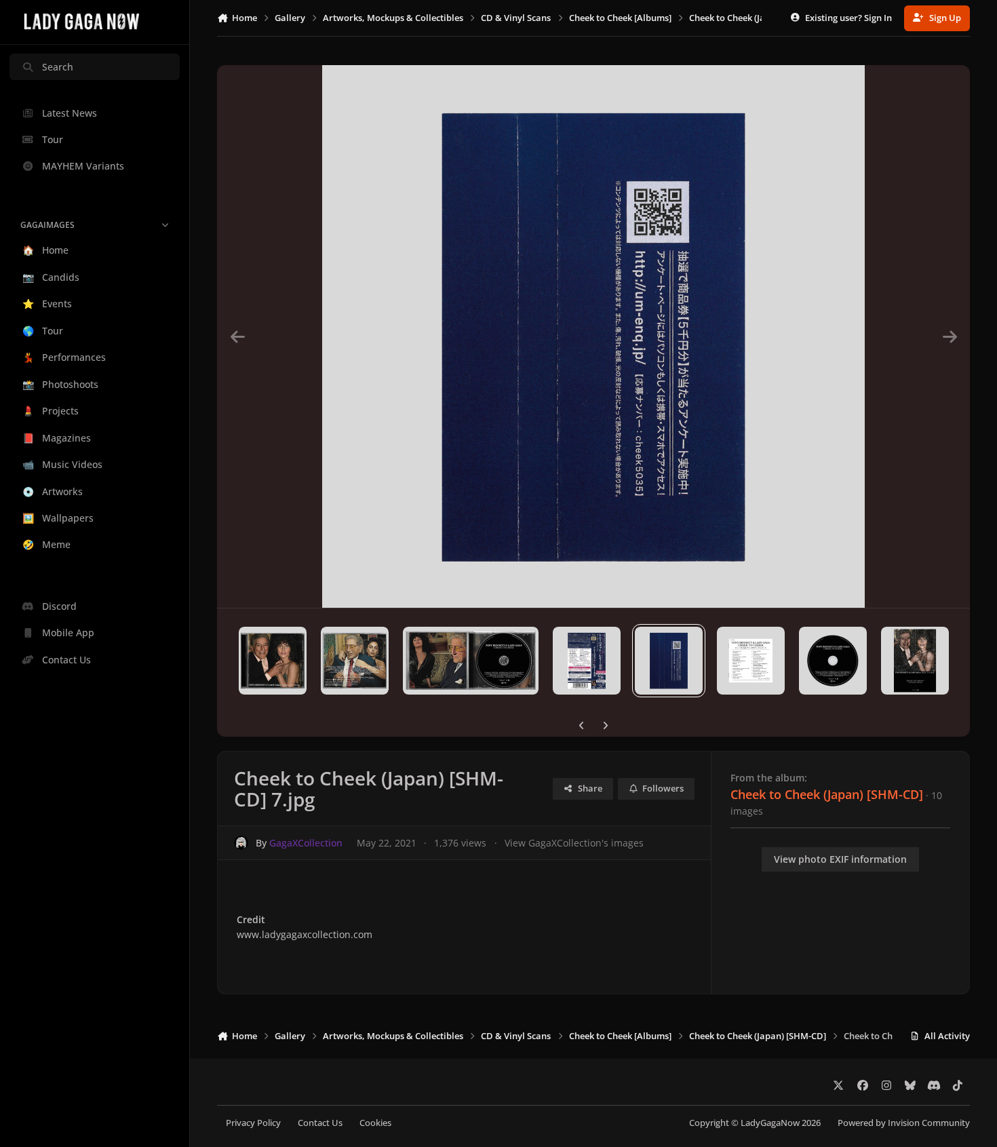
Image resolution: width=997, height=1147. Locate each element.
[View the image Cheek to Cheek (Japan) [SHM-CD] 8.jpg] (751, 661)
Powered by (904, 1123)
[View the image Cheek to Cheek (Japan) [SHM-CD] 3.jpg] (273, 661)
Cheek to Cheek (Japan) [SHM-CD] (826, 794)
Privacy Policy (253, 1123)
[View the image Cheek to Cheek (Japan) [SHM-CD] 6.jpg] (587, 661)
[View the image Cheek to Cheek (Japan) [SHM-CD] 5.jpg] (471, 661)
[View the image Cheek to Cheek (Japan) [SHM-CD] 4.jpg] (355, 661)
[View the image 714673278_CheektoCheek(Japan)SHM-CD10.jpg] (915, 661)
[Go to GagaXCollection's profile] (241, 843)
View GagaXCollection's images (574, 842)
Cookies (375, 1123)
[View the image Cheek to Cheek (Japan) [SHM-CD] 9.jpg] (833, 661)
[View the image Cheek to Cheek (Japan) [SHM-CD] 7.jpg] (669, 661)
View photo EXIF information (840, 859)
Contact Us (320, 1123)
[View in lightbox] (593, 336)
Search (57, 66)
